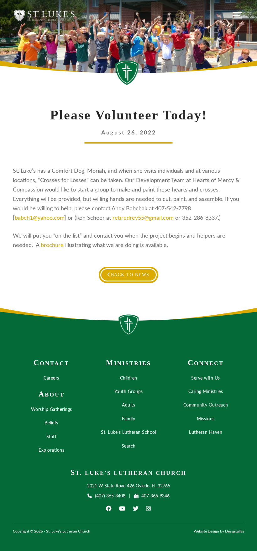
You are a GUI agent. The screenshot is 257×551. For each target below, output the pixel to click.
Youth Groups (128, 392)
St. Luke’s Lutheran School (128, 432)
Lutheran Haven (205, 432)
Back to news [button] (130, 274)
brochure (52, 245)
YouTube (122, 508)
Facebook (108, 508)
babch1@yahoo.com (39, 218)
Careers (51, 378)
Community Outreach (205, 405)
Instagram (148, 508)
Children (128, 378)
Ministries (128, 363)
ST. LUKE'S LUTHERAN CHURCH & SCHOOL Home (129, 326)
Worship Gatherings (51, 409)
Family (128, 419)
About (52, 394)
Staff (51, 437)
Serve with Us (205, 378)
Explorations (51, 450)
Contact (51, 363)
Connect (206, 363)
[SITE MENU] (237, 15)
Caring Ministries (205, 392)
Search (129, 446)
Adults (128, 405)
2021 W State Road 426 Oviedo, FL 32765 (128, 486)
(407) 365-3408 (110, 496)
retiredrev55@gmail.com (143, 218)
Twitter (135, 508)
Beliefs (51, 423)
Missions (206, 419)
